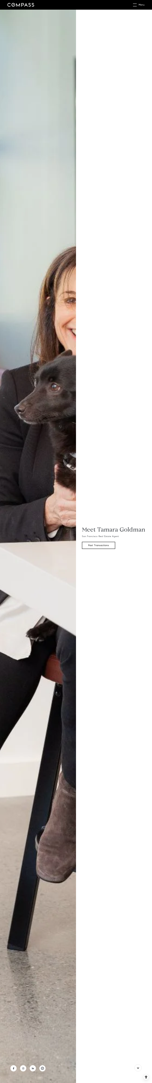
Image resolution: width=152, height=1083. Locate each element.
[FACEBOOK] (13, 1068)
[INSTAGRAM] (23, 1068)
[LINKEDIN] (33, 1068)
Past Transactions (98, 545)
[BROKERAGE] (42, 1068)
